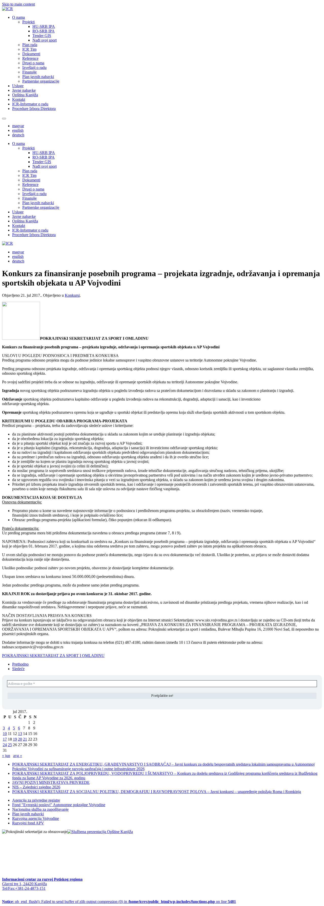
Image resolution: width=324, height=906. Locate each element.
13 (20, 733)
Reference (30, 58)
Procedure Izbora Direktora (34, 108)
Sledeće (18, 669)
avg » (17, 755)
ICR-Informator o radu (30, 104)
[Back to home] (7, 9)
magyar (18, 126)
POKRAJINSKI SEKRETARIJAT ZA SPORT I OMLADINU (53, 655)
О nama (18, 17)
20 (20, 739)
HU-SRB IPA (43, 26)
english (18, 130)
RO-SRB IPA (43, 31)
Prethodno (20, 664)
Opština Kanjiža (25, 95)
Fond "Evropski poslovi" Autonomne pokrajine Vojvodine (58, 805)
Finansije (29, 72)
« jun (6, 755)
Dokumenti (31, 54)
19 (15, 739)
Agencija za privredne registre (36, 800)
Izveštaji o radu (34, 67)
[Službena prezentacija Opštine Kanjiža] (100, 831)
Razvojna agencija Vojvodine (35, 818)
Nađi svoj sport (44, 40)
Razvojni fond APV (28, 823)
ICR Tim (29, 49)
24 (5, 745)
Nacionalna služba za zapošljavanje (40, 809)
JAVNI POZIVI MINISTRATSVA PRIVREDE (51, 782)
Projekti (28, 22)
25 (10, 745)
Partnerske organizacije (40, 81)
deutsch (18, 135)
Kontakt (18, 99)
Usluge (18, 86)
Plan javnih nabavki (38, 76)
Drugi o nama (33, 63)
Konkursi (72, 295)
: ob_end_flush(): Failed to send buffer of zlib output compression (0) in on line (119, 901)
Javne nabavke (24, 90)
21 (25, 739)
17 (5, 739)
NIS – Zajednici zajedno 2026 (36, 787)
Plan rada (29, 45)
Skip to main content (18, 4)
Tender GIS (41, 35)
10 (5, 733)
